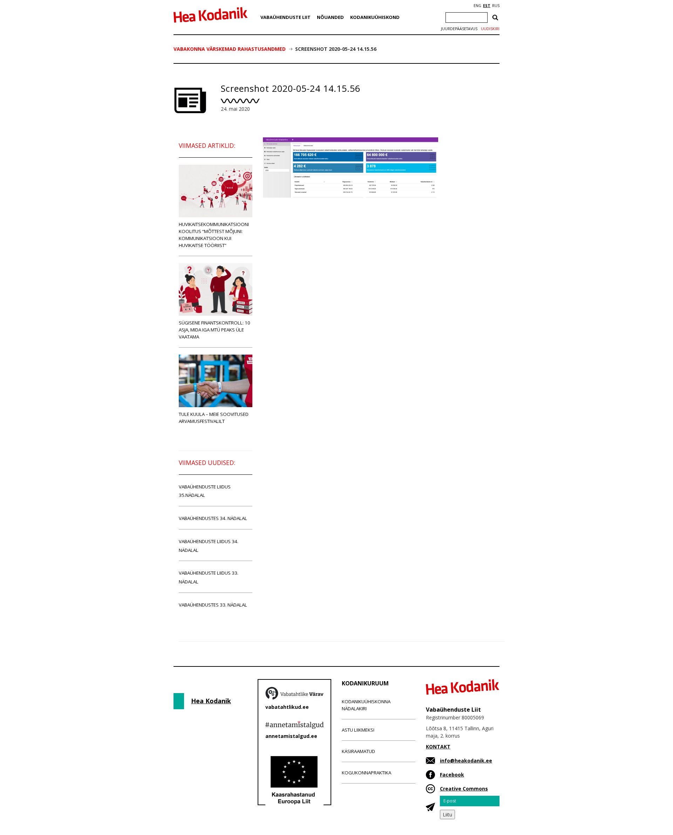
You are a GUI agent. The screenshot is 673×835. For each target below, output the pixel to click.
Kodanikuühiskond (375, 17)
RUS (495, 5)
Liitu (447, 814)
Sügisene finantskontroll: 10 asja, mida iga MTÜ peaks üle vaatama (214, 330)
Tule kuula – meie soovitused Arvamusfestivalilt (214, 417)
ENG (477, 5)
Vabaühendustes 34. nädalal (213, 518)
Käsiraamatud (358, 751)
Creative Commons (464, 788)
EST (486, 5)
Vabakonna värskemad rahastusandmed (230, 49)
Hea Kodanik (211, 701)
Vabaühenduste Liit (285, 17)
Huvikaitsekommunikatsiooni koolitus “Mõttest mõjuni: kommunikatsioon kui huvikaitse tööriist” (214, 234)
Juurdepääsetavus (459, 28)
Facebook (452, 774)
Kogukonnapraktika (366, 772)
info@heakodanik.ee (466, 760)
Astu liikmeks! (358, 730)
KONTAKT (438, 746)
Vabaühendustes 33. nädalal (213, 605)
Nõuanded (330, 17)
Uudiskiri (490, 28)
